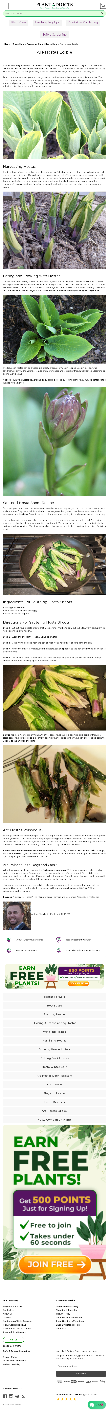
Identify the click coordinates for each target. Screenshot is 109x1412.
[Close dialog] (82, 689)
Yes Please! (54, 713)
